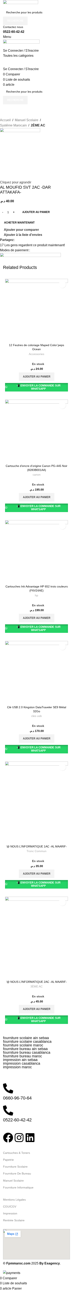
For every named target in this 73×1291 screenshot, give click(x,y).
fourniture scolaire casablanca (27, 1042)
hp (36, 595)
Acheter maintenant (19, 222)
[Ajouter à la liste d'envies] (62, 284)
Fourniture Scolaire (15, 1166)
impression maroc (17, 1067)
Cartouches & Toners (16, 1152)
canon (37, 474)
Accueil (5, 120)
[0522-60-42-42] (8, 1110)
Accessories (36, 354)
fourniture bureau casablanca (26, 1052)
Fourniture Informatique (18, 1187)
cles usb (36, 716)
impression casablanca (21, 1063)
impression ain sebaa (20, 1060)
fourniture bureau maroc (22, 1056)
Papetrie (8, 1159)
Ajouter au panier (36, 212)
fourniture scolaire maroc (23, 1045)
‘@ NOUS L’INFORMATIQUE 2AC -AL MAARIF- (36, 981)
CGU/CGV (9, 1206)
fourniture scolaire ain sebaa (26, 1038)
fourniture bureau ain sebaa (25, 1049)
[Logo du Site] (20, 3)
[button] (36, 376)
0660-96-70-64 (17, 1098)
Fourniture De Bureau (17, 1173)
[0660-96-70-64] (8, 1088)
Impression (10, 1213)
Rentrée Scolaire (14, 1220)
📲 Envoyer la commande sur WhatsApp (38, 387)
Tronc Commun (36, 851)
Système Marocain (13, 125)
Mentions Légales (14, 1199)
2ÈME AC (38, 125)
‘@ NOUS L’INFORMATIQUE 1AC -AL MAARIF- (36, 846)
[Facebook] (8, 1138)
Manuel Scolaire (26, 120)
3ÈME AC (36, 986)
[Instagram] (19, 1138)
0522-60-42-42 (13, 31)
